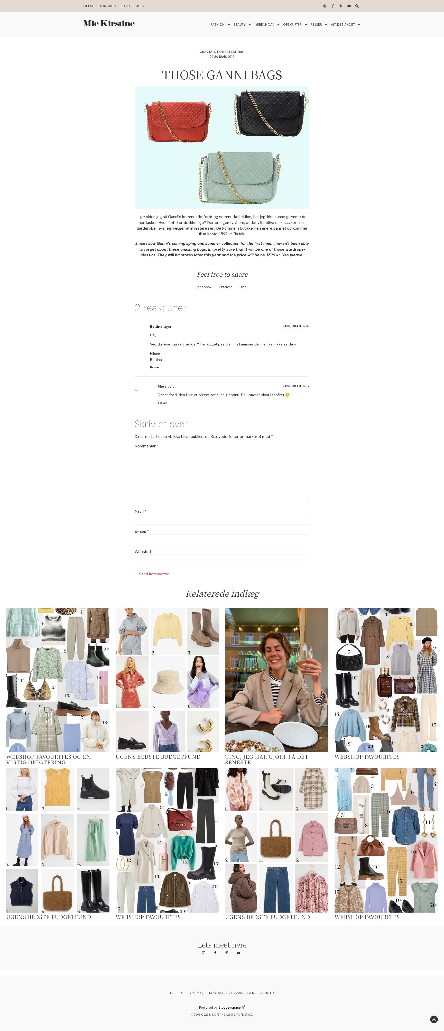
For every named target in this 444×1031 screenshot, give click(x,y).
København (264, 24)
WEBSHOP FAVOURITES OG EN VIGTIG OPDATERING (48, 759)
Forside (177, 992)
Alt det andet (343, 24)
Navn (140, 511)
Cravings (208, 52)
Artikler (267, 992)
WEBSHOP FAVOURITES (367, 756)
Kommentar (146, 446)
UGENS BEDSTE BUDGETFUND (158, 756)
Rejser (316, 24)
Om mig (89, 6)
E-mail (142, 531)
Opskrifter (292, 24)
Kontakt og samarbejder (121, 6)
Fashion (218, 24)
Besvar (154, 367)
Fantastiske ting (231, 52)
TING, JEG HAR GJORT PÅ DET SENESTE (267, 759)
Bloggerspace (229, 1007)
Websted (143, 552)
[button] (203, 287)
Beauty (239, 24)
